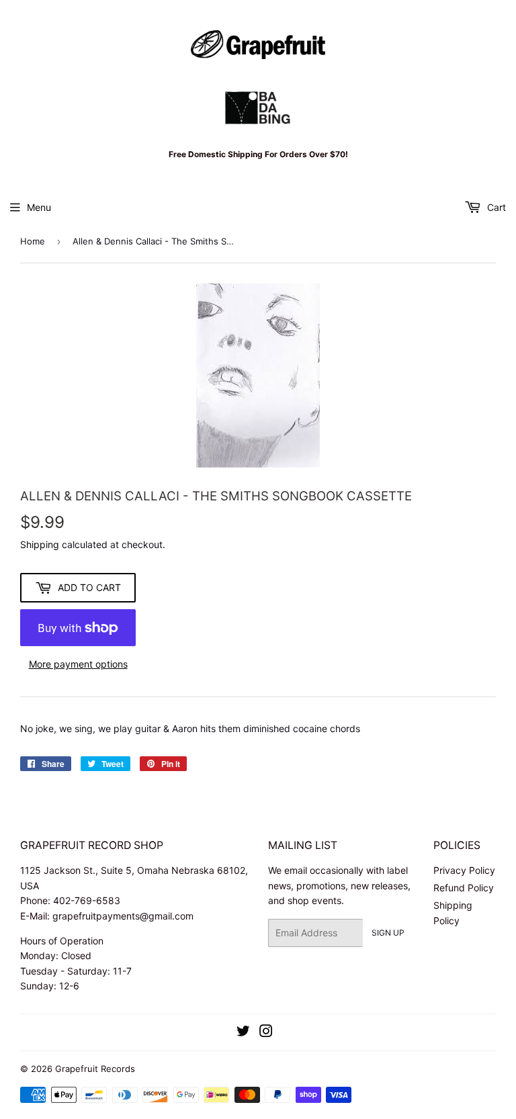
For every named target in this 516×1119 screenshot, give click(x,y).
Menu (39, 207)
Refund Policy (463, 887)
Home (32, 241)
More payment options (78, 664)
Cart (495, 207)
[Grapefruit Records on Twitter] (243, 1032)
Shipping (39, 544)
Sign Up (388, 933)
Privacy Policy (464, 870)
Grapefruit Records (95, 1068)
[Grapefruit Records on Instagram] (266, 1032)
